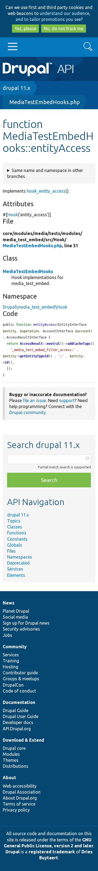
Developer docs (18, 722)
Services (15, 568)
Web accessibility (19, 786)
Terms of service (19, 803)
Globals (14, 545)
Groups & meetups (21, 678)
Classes (14, 526)
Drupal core (14, 748)
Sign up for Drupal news (26, 623)
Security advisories (21, 628)
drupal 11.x (16, 88)
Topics (13, 520)
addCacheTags (79, 344)
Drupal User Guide (20, 716)
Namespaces (19, 556)
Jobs (7, 635)
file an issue (34, 400)
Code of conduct (19, 690)
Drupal (12, 851)
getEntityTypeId (34, 356)
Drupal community (27, 412)
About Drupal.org (20, 797)
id (6, 362)
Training (11, 660)
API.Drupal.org (17, 728)
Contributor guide (20, 672)
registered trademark (52, 851)
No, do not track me (63, 28)
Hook (12, 214)
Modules (11, 754)
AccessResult (31, 344)
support (67, 400)
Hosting (10, 666)
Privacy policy (16, 809)
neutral (53, 344)
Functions (16, 532)
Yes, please (25, 28)
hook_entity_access (46, 191)
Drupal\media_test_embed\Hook (35, 307)
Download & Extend (23, 740)
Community (15, 646)
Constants (17, 539)
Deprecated (18, 562)
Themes (11, 760)
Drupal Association (22, 791)
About (9, 777)
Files (11, 551)
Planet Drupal (16, 611)
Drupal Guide (15, 710)
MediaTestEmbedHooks (28, 271)
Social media (15, 617)
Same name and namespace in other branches (45, 173)
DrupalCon (13, 684)
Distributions (15, 766)
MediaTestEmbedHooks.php (45, 102)
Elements (16, 575)
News (8, 602)
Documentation (19, 702)
